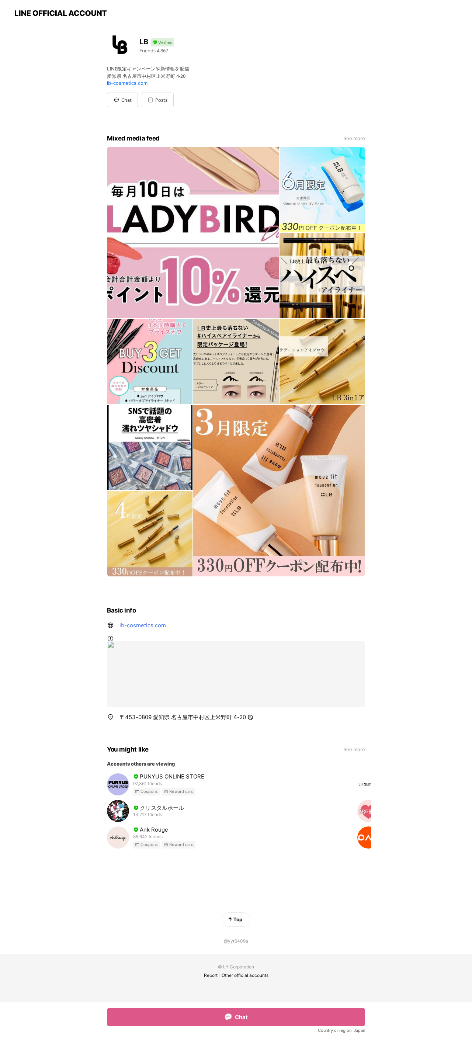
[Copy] (250, 717)
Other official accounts (245, 975)
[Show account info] (162, 42)
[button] (157, 100)
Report (211, 975)
